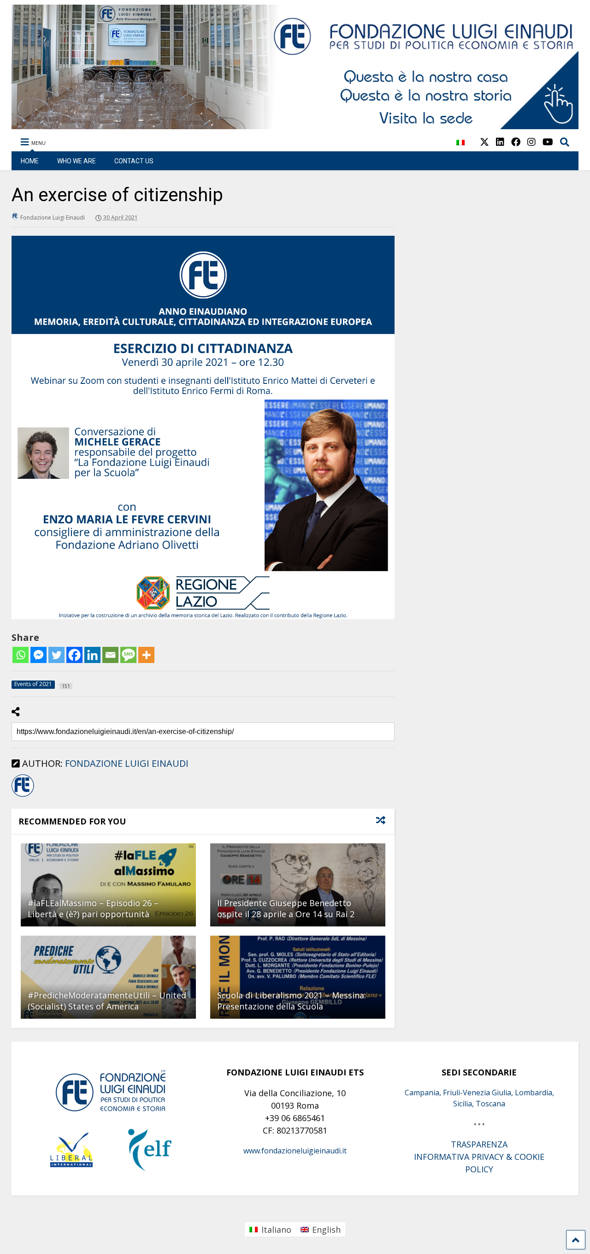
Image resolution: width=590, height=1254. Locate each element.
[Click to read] (108, 884)
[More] (146, 655)
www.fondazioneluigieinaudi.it (295, 1151)
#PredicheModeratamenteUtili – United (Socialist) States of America (107, 1000)
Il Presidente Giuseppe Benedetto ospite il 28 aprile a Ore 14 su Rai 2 (285, 908)
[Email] (110, 655)
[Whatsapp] (20, 655)
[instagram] (531, 142)
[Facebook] (74, 655)
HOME (30, 161)
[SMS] (128, 655)
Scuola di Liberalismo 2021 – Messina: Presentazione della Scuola (291, 1000)
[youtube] (548, 142)
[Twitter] (56, 655)
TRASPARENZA (479, 1144)
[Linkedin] (92, 655)
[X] (484, 142)
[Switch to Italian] (460, 147)
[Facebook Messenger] (38, 655)
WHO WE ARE (76, 161)
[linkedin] (500, 142)
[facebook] (515, 142)
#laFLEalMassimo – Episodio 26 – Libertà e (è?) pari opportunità (93, 908)
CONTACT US (133, 161)
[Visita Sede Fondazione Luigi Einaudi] (295, 124)
